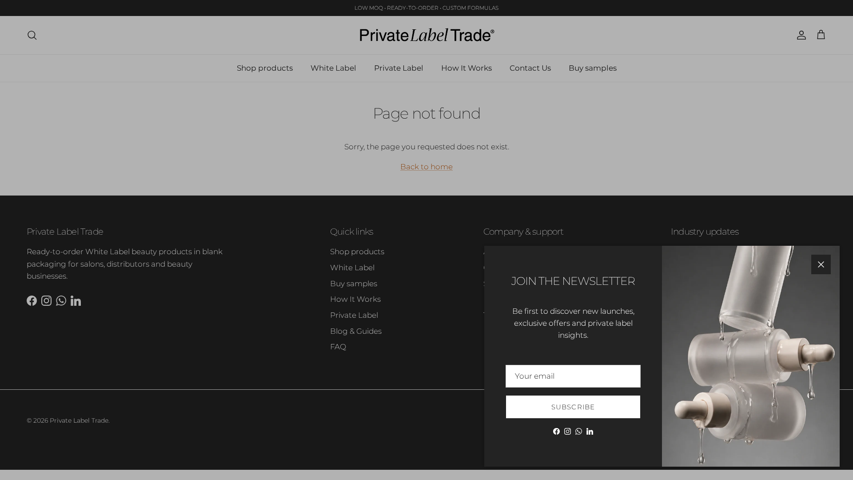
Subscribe (573, 407)
